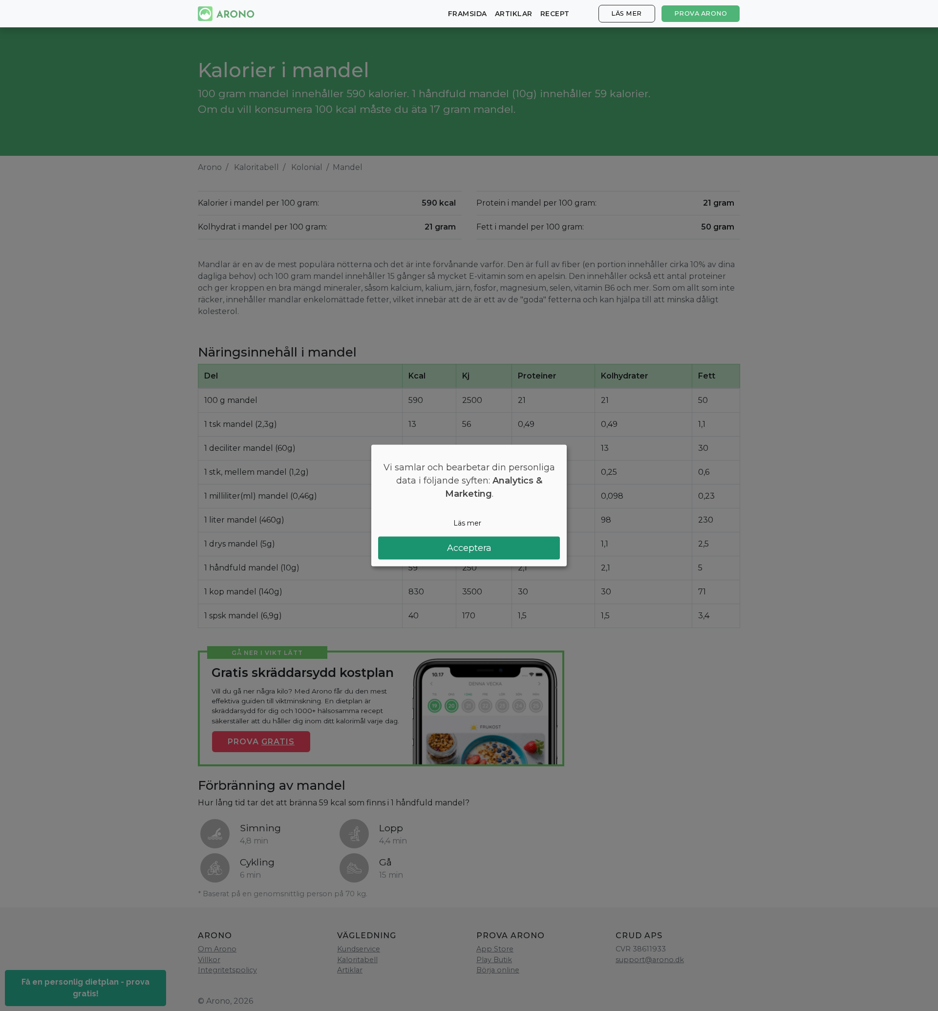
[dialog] (469, 506)
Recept (555, 14)
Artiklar (514, 14)
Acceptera (469, 547)
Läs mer (626, 13)
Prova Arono (700, 13)
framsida (467, 14)
